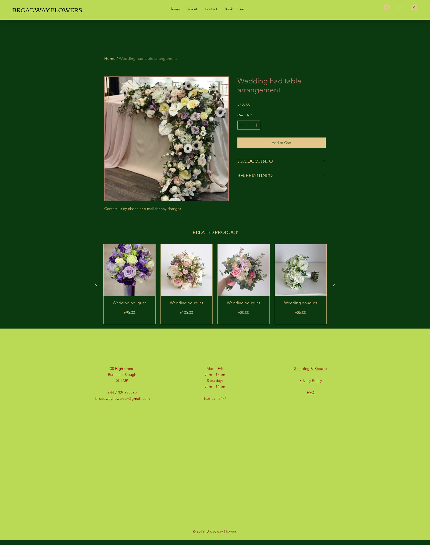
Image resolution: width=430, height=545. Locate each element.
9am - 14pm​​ (215, 386)
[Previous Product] (96, 284)
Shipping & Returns (310, 368)
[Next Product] (334, 284)
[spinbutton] (249, 125)
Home (109, 58)
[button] (414, 6)
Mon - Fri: (215, 368)
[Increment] (257, 125)
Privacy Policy (310, 380)
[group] (215, 284)
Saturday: (215, 380)
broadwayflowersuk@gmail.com (122, 398)
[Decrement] (241, 125)
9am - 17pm (215, 374)
